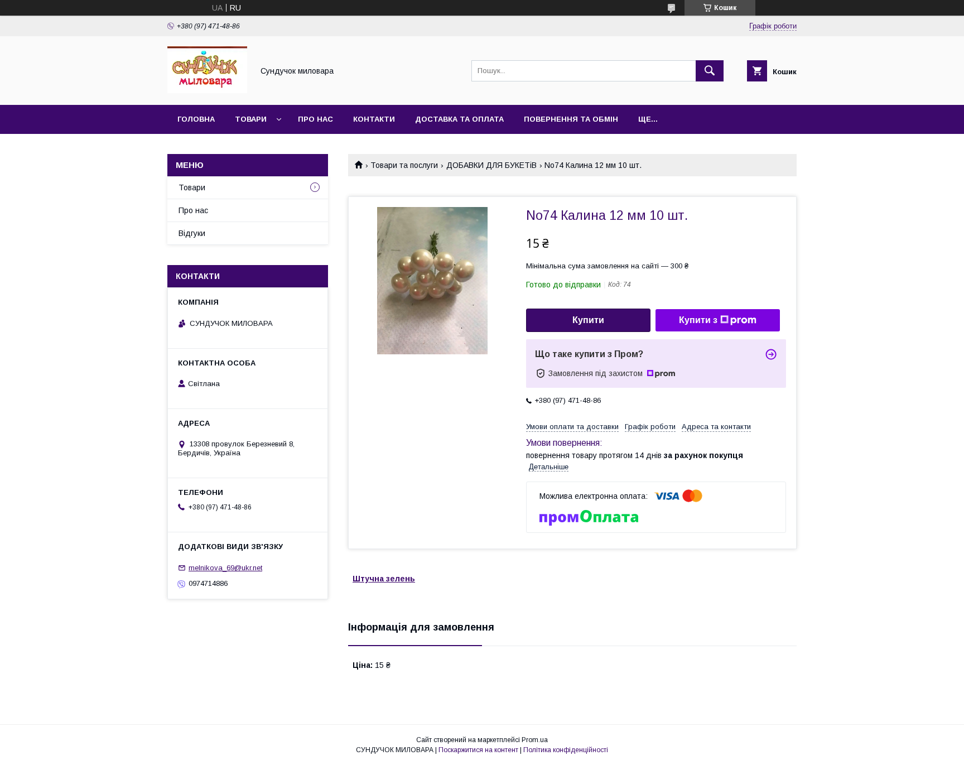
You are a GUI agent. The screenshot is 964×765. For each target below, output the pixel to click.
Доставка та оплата (459, 119)
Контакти (374, 119)
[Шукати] (710, 70)
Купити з (698, 320)
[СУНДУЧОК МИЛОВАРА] (207, 90)
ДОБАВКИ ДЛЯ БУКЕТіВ (491, 165)
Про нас (315, 119)
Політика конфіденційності (565, 750)
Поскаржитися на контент (478, 750)
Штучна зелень (384, 578)
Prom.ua (535, 740)
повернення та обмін (571, 119)
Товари (251, 119)
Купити (588, 320)
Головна (196, 119)
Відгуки (192, 233)
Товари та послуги (404, 165)
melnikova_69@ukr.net (225, 568)
